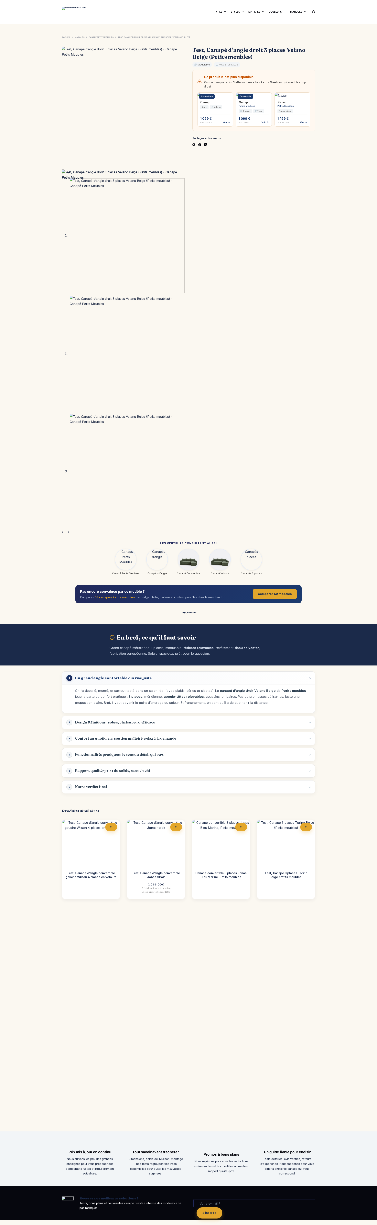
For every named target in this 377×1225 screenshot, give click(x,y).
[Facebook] (199, 144)
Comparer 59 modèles (275, 594)
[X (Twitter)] (205, 144)
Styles (235, 11)
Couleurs (275, 11)
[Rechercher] (313, 11)
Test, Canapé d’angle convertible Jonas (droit (156, 875)
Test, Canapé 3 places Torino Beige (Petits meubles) (286, 875)
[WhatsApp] (193, 144)
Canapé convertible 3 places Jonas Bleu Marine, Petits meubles (221, 875)
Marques (296, 11)
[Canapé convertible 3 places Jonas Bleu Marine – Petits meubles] (221, 843)
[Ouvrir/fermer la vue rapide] (111, 827)
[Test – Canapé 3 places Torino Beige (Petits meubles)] (286, 843)
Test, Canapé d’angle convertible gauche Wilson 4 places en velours (91, 875)
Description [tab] (189, 612)
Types (218, 11)
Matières (254, 11)
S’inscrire (209, 1213)
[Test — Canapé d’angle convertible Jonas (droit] (156, 843)
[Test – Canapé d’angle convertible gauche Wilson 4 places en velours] (91, 843)
